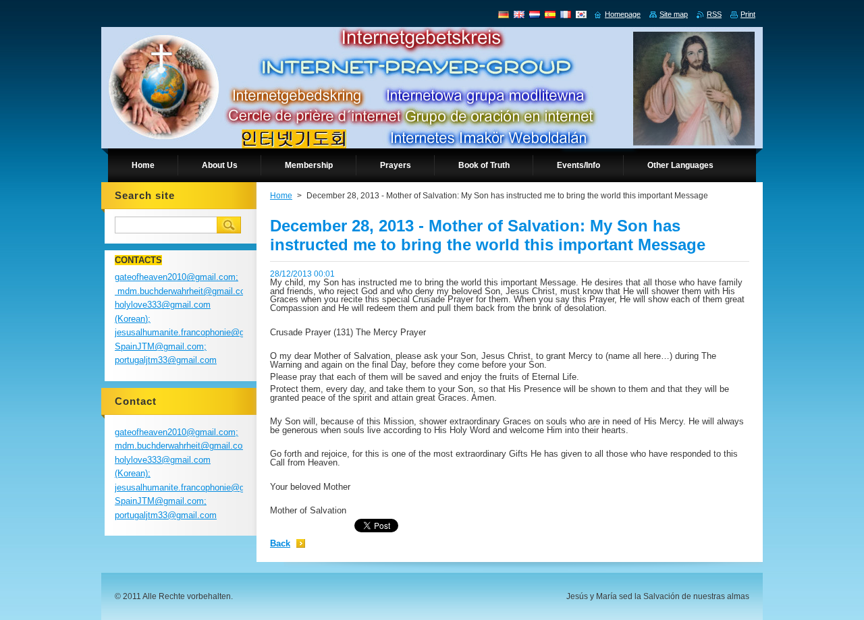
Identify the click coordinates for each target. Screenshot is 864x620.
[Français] (565, 14)
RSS (714, 14)
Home (281, 196)
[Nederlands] (534, 14)
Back (280, 543)
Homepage (623, 14)
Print (747, 14)
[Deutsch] (503, 14)
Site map (673, 14)
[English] (519, 14)
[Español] (550, 14)
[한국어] (581, 14)
